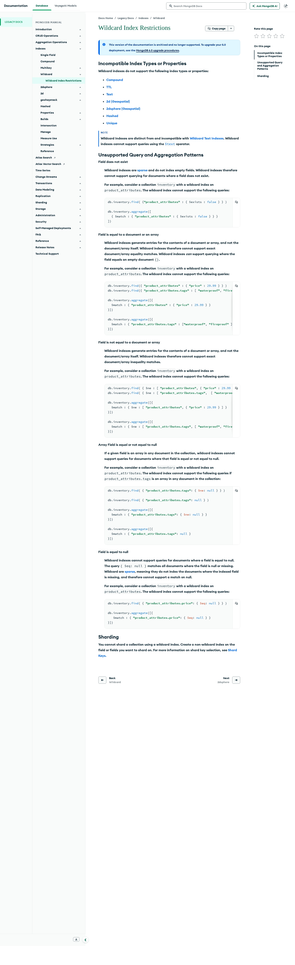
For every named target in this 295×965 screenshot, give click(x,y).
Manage (46, 131)
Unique (111, 123)
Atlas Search (44, 157)
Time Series (43, 170)
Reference (47, 151)
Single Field (48, 55)
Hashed (112, 116)
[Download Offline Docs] (76, 939)
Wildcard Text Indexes (207, 138)
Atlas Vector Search (48, 164)
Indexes (143, 18)
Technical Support (47, 253)
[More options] (231, 28)
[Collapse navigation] (85, 939)
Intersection (49, 125)
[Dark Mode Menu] (286, 6)
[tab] (42, 5)
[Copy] (236, 202)
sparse (142, 170)
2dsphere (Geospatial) (123, 109)
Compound (114, 80)
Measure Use (49, 138)
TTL (109, 87)
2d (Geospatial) (118, 101)
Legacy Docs (126, 18)
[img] (256, 36)
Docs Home (105, 18)
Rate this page (263, 28)
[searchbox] (206, 6)
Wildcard (159, 18)
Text (109, 94)
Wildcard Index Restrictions (63, 80)
